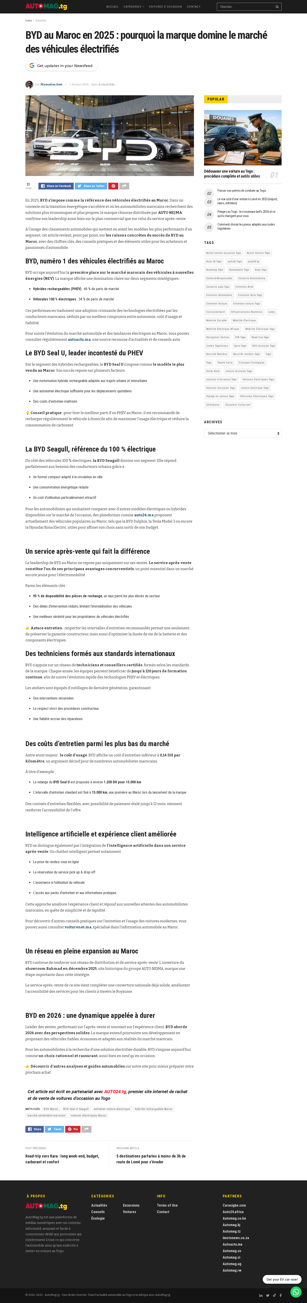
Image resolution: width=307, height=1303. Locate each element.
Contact (194, 6)
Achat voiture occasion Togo (223, 253)
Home (28, 20)
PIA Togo (240, 337)
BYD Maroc (51, 1109)
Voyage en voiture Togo (220, 396)
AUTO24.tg (115, 1091)
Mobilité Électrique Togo (260, 329)
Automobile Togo (239, 269)
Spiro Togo (240, 345)
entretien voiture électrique (112, 1109)
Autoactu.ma (232, 1244)
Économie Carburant (237, 404)
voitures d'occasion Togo (221, 379)
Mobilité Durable (216, 320)
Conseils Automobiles (251, 278)
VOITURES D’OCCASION (165, 6)
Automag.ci (231, 1257)
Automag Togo (214, 269)
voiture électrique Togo (255, 388)
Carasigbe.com (234, 1205)
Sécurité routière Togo (246, 354)
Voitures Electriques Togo (258, 379)
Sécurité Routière (216, 354)
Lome (272, 312)
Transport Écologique (252, 362)
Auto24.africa (233, 1212)
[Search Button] (278, 7)
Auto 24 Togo (214, 261)
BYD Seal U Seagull (76, 1109)
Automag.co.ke (234, 1218)
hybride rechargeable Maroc (153, 1109)
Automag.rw (232, 1270)
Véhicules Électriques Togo (256, 396)
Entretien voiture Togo (246, 303)
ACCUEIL (112, 6)
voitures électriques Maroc (88, 1115)
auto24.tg (253, 261)
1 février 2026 (79, 84)
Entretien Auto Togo (250, 295)
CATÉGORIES (132, 6)
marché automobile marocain (47, 1115)
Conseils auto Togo (217, 286)
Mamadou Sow (51, 84)
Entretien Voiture (216, 303)
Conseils (98, 1212)
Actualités (41, 20)
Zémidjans (212, 404)
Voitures (129, 1212)
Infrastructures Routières (247, 312)
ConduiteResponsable (219, 278)
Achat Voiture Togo (258, 253)
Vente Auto (213, 371)
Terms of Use (167, 1205)
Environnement (215, 312)
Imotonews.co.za (236, 1238)
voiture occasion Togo (239, 371)
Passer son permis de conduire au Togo (242, 190)
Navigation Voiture (217, 337)
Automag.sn (232, 1251)
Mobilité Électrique (244, 320)
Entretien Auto (244, 286)
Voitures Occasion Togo (220, 388)
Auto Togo (261, 269)
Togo (268, 354)
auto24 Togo (235, 261)
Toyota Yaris (225, 362)
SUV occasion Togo (263, 345)
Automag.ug (232, 1264)
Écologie (98, 1218)
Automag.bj (231, 1225)
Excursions (131, 1205)
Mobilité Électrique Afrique (222, 329)
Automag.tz (232, 1231)
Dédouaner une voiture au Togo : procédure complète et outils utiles (232, 174)
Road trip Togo (260, 337)
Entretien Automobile (219, 295)
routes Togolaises (217, 345)
